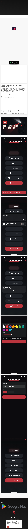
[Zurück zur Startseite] (1, 1)
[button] (14, 166)
